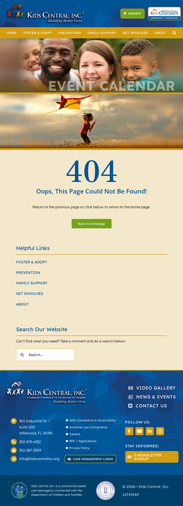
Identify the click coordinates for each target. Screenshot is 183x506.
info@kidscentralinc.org (39, 458)
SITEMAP (131, 494)
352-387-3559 (30, 450)
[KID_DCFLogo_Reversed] (19, 483)
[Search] (174, 33)
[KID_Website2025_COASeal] (106, 482)
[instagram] (160, 431)
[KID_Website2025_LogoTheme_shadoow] (44, 4)
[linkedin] (150, 431)
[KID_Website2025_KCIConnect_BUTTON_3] (164, 9)
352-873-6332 (30, 441)
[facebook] (129, 431)
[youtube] (139, 431)
